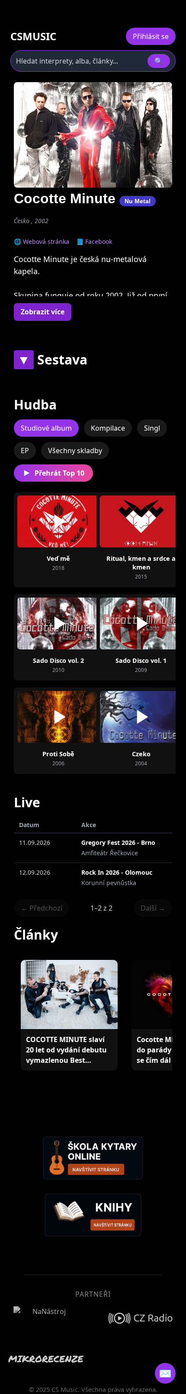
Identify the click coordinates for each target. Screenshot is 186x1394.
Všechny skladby (75, 450)
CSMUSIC (33, 36)
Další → (153, 908)
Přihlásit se (151, 36)
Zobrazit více (42, 312)
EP (25, 450)
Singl (152, 428)
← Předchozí (41, 908)
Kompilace (108, 428)
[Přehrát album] (58, 521)
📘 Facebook (94, 241)
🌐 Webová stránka (41, 241)
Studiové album (46, 428)
